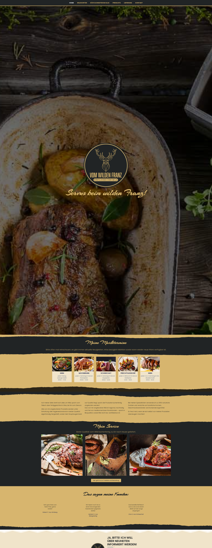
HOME (71, 3)
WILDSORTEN (82, 3)
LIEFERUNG (128, 3)
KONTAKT (139, 3)
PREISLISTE (117, 3)
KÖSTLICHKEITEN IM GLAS (99, 3)
